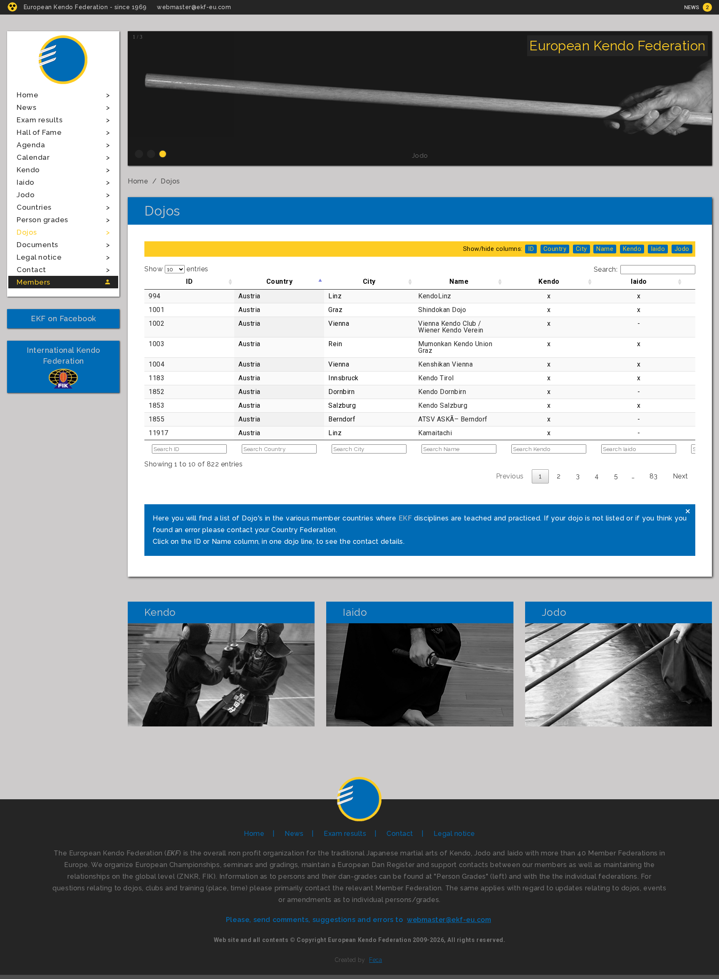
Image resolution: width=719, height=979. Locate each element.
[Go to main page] (63, 85)
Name (459, 281)
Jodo (26, 195)
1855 (156, 419)
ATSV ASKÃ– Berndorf (453, 419)
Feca (375, 960)
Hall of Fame (39, 132)
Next (680, 476)
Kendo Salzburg (442, 405)
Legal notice (39, 257)
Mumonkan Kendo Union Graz (455, 347)
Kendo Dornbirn (442, 392)
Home (27, 95)
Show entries (176, 269)
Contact (31, 269)
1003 (156, 344)
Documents (37, 244)
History (221, 647)
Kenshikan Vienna (445, 364)
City (369, 281)
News (691, 7)
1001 (156, 310)
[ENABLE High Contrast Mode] (12, 7)
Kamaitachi (435, 433)
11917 (159, 433)
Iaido (26, 182)
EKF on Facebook (63, 318)
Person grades (42, 220)
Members (33, 282)
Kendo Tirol (436, 378)
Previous (510, 476)
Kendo (28, 170)
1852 (156, 392)
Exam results (39, 120)
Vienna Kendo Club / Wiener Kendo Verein (450, 327)
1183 (156, 378)
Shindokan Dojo (442, 310)
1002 (156, 323)
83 (654, 476)
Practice (221, 675)
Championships (221, 702)
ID (189, 281)
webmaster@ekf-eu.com (194, 7)
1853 (156, 405)
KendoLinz (434, 296)
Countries (34, 207)
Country (279, 281)
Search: (606, 269)
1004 (156, 364)
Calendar (33, 157)
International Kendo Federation (63, 355)
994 (155, 296)
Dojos (27, 232)
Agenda (31, 145)
